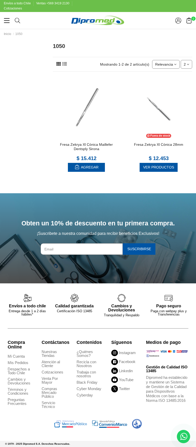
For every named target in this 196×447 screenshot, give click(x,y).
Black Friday (87, 382)
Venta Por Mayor (50, 380)
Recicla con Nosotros (86, 364)
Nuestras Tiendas (49, 353)
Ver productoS (158, 167)
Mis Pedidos (18, 362)
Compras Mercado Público (49, 392)
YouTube (126, 380)
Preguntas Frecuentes (17, 401)
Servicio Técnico (48, 405)
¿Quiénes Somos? (85, 353)
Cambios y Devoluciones (19, 381)
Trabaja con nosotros (86, 374)
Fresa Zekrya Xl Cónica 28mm (158, 144)
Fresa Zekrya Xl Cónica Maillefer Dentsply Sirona (86, 146)
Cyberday (85, 395)
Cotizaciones (13, 8)
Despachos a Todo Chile (19, 371)
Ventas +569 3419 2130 (53, 3)
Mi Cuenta (16, 356)
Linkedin (126, 371)
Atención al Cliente (51, 364)
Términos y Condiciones (18, 391)
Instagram (127, 353)
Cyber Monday (89, 388)
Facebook (127, 361)
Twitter (124, 388)
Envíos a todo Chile (18, 3)
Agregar (89, 167)
